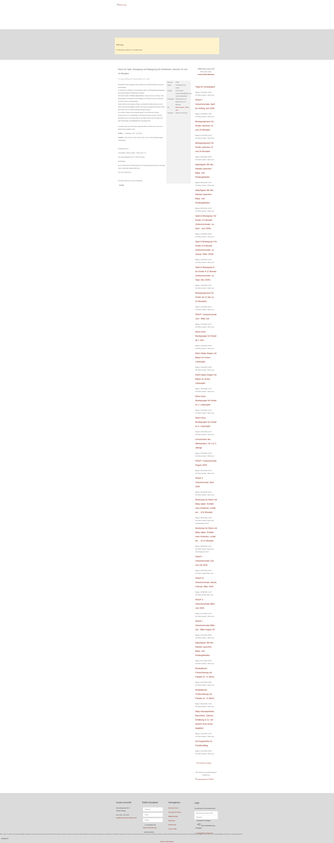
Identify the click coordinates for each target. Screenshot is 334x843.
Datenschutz (172, 824)
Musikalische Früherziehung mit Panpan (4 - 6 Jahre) (204, 672)
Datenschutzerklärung (149, 827)
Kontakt (121, 185)
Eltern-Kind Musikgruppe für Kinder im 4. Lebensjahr (206, 422)
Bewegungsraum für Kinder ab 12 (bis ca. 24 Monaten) (204, 297)
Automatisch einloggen (203, 820)
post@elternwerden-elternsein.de (126, 818)
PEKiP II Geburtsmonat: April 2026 (204, 482)
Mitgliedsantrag (173, 816)
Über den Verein (173, 808)
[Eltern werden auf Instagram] (216, 4)
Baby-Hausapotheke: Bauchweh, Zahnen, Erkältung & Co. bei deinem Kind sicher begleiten (204, 719)
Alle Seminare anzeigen (203, 763)
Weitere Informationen (167, 841)
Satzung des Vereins (174, 812)
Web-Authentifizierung (208, 825)
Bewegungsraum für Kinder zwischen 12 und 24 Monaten (204, 125)
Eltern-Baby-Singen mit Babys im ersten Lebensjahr (205, 357)
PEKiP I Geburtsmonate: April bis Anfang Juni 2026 (205, 104)
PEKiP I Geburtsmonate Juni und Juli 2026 (204, 560)
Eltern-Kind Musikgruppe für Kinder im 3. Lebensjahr (206, 400)
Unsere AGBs (172, 829)
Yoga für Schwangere (205, 87)
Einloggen (199, 828)
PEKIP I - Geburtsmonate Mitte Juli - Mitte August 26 (205, 625)
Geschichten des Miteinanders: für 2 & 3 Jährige (205, 443)
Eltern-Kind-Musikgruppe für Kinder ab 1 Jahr (206, 336)
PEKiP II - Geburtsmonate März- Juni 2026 (205, 603)
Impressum (171, 820)
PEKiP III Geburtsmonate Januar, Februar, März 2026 (206, 582)
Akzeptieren (5, 838)
